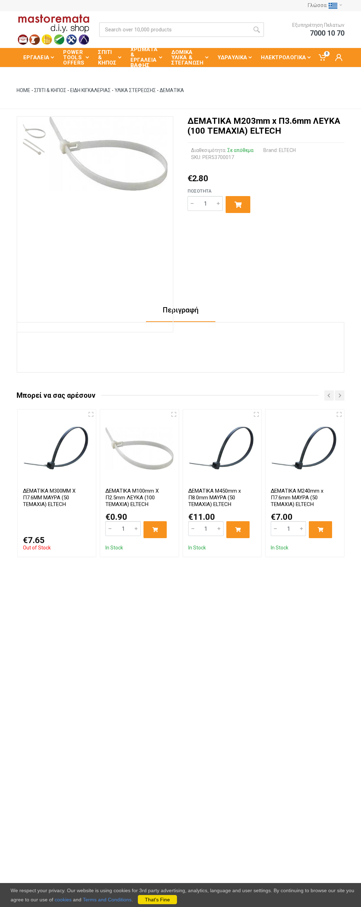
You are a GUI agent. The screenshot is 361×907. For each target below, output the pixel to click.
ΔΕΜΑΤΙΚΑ (172, 90)
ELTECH (287, 150)
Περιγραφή (180, 310)
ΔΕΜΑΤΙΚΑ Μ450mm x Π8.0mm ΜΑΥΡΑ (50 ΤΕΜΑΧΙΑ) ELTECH (214, 497)
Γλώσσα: (318, 5)
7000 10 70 (327, 33)
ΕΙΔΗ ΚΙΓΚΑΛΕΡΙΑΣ (90, 90)
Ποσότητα (200, 191)
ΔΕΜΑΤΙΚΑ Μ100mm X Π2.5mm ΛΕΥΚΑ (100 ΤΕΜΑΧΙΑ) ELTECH (132, 497)
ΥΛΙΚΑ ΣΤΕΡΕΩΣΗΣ (136, 90)
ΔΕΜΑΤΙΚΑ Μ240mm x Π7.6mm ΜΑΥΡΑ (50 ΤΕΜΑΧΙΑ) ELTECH (297, 497)
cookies (63, 899)
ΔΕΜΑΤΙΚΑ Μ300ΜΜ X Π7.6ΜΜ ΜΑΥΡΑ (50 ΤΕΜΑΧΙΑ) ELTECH (49, 497)
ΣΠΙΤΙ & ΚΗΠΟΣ (50, 90)
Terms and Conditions (107, 899)
